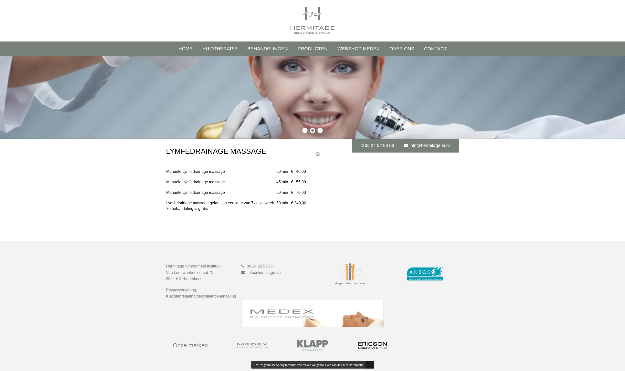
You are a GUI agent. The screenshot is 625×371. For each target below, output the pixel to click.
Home (185, 48)
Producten (313, 48)
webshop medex (358, 48)
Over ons (401, 48)
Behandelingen (267, 48)
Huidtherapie (220, 48)
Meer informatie (353, 365)
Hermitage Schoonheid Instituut (193, 266)
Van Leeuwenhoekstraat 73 (189, 272)
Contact (435, 48)
